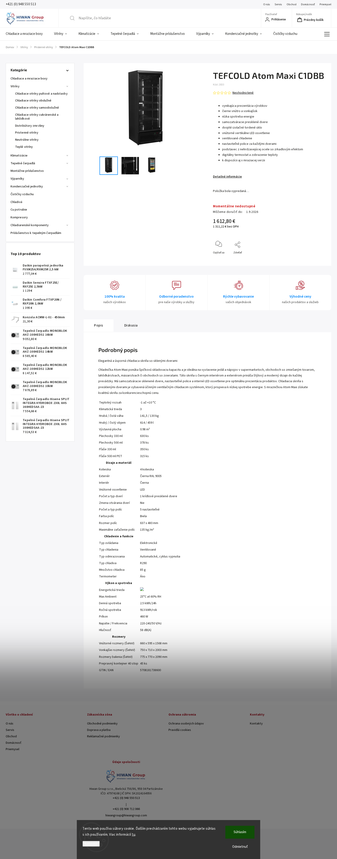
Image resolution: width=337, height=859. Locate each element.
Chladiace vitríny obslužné (33, 100)
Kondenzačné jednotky (27, 186)
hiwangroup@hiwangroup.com (126, 815)
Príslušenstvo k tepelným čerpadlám (36, 233)
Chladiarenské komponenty (30, 225)
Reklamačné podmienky (103, 736)
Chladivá (16, 202)
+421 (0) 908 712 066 (126, 809)
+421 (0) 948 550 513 (126, 798)
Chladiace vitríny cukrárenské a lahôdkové (36, 117)
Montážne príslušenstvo (27, 171)
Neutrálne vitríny (27, 139)
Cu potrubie (19, 209)
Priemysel (325, 4)
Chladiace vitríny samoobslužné (37, 107)
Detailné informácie (227, 176)
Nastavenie (91, 844)
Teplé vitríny (24, 147)
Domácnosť (308, 4)
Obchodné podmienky (102, 723)
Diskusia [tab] (131, 325)
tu (133, 834)
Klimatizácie (19, 155)
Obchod (291, 4)
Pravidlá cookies (179, 730)
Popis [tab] (98, 325)
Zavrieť (317, 260)
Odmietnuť (240, 846)
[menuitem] (27, 33)
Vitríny (15, 86)
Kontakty (256, 723)
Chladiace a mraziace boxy (29, 78)
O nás (266, 4)
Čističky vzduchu (22, 194)
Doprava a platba (98, 730)
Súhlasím (240, 832)
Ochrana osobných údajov (186, 723)
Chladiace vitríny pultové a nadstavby (41, 93)
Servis (278, 4)
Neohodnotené (243, 92)
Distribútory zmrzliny (29, 125)
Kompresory (19, 217)
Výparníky (17, 178)
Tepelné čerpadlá (23, 163)
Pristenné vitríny (26, 132)
